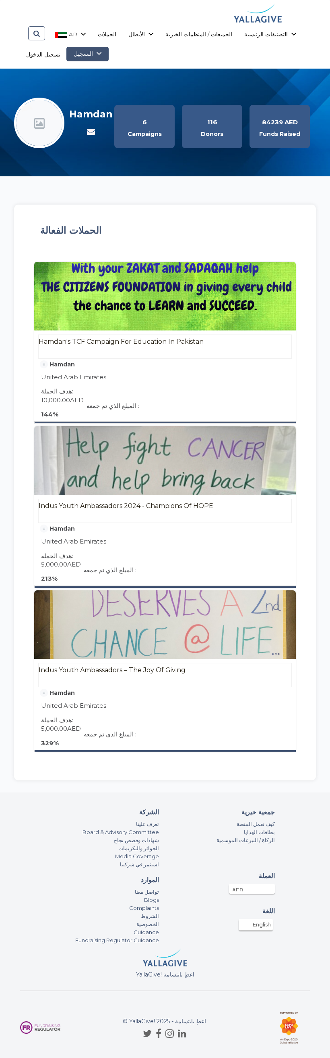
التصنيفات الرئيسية (266, 34)
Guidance (146, 932)
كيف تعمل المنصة (256, 824)
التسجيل (84, 53)
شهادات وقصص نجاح (136, 840)
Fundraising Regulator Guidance (117, 940)
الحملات (107, 34)
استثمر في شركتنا (139, 864)
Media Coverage (137, 856)
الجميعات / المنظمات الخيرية (198, 34)
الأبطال (137, 34)
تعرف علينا (147, 824)
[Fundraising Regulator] (40, 1027)
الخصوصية (147, 924)
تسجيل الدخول (43, 54)
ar (73, 34)
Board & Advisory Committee (120, 832)
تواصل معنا (147, 892)
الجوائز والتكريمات (138, 848)
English (262, 924)
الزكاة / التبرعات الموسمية (246, 840)
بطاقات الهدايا (259, 832)
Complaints (144, 908)
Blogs (151, 900)
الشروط (150, 916)
